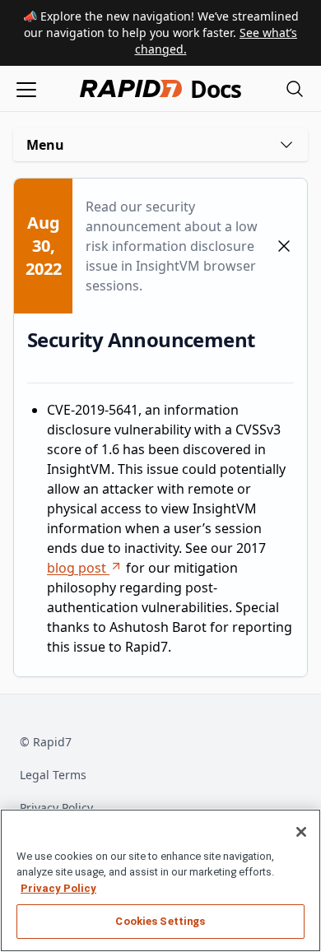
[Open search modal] (294, 88)
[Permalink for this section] (267, 339)
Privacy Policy (56, 807)
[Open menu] (26, 88)
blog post (76, 568)
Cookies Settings (160, 921)
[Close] (301, 832)
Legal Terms (53, 774)
